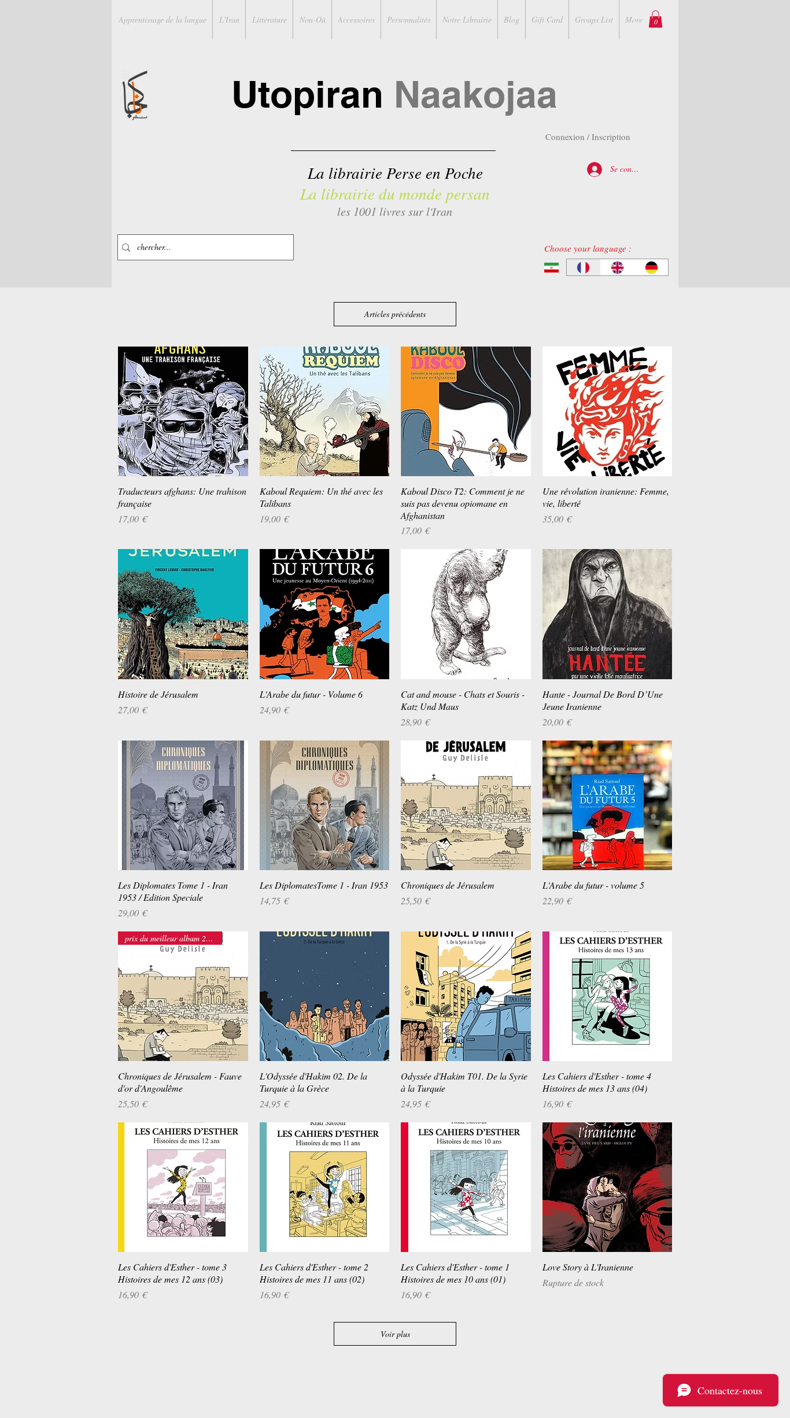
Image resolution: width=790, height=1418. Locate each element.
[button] (655, 19)
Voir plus (395, 1333)
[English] (617, 267)
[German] (651, 267)
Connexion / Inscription (587, 136)
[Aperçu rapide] (183, 412)
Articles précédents (395, 313)
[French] (583, 267)
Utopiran (394, 94)
